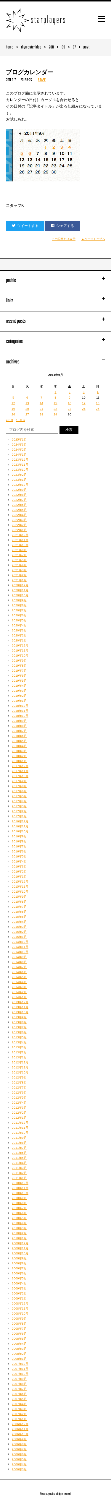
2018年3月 (19, 751)
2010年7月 (19, 1208)
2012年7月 (19, 1087)
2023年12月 (20, 459)
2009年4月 (19, 1283)
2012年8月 (19, 1082)
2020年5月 (19, 620)
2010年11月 (20, 1188)
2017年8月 (19, 786)
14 (41, 403)
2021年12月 (20, 535)
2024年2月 (19, 449)
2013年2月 (19, 1052)
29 (55, 414)
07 (74, 47)
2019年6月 (19, 675)
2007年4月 (19, 1404)
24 (84, 408)
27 (27, 414)
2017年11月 (20, 771)
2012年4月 (19, 1102)
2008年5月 (19, 1338)
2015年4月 (19, 921)
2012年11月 (20, 1067)
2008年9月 (19, 1318)
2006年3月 (19, 1469)
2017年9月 (19, 781)
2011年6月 (19, 1152)
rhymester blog (31, 47)
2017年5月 (19, 796)
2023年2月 (19, 474)
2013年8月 (19, 1022)
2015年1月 (19, 936)
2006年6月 (19, 1454)
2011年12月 (20, 1122)
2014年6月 (19, 972)
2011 (51, 47)
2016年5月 (19, 856)
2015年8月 (19, 901)
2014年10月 (20, 952)
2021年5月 (19, 560)
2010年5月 (19, 1218)
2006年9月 (19, 1439)
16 (69, 403)
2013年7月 (19, 1027)
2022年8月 (19, 494)
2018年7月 (19, 730)
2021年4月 (19, 565)
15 (55, 403)
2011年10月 (20, 1132)
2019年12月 (20, 645)
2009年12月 (20, 1243)
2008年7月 (19, 1328)
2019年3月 (19, 690)
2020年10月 (20, 595)
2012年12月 (20, 1062)
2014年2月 (19, 992)
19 (13, 408)
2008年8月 (19, 1323)
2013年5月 (19, 1037)
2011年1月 (19, 1178)
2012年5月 (19, 1097)
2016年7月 (19, 846)
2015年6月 (19, 911)
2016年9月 (19, 836)
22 (55, 408)
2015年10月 (20, 891)
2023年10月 (20, 469)
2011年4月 (19, 1162)
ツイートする (27, 226)
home (9, 47)
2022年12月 (20, 484)
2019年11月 (20, 650)
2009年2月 (19, 1293)
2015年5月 (19, 916)
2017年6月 (19, 791)
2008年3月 (19, 1348)
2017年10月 (20, 776)
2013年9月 (19, 1017)
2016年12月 (20, 821)
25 (97, 408)
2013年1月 (19, 1057)
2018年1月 (19, 761)
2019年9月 (19, 660)
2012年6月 (19, 1092)
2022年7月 (19, 499)
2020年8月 (19, 605)
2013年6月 (19, 1032)
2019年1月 (19, 700)
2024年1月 (19, 454)
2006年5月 (19, 1459)
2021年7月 (19, 555)
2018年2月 (19, 756)
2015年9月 (19, 896)
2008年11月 (20, 1308)
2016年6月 (19, 851)
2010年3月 (19, 1228)
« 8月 (9, 420)
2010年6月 (19, 1213)
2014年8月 (19, 962)
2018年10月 (20, 715)
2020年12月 (20, 585)
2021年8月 (19, 550)
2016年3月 (19, 866)
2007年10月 (20, 1373)
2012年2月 (19, 1112)
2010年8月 (19, 1203)
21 (41, 408)
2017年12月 (20, 766)
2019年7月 (19, 670)
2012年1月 (19, 1117)
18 (97, 403)
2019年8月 (19, 665)
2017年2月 (19, 811)
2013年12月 (20, 1002)
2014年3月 (19, 987)
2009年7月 (19, 1268)
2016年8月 (19, 841)
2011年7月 (19, 1147)
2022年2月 (19, 525)
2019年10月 (20, 655)
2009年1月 (19, 1298)
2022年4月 (19, 514)
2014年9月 (19, 957)
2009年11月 (20, 1248)
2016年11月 (20, 826)
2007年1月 (19, 1419)
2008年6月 (19, 1333)
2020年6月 (19, 615)
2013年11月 (20, 1007)
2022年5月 (19, 509)
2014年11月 (20, 946)
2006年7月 (19, 1449)
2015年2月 (19, 931)
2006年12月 (20, 1424)
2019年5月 (19, 680)
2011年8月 (19, 1142)
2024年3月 (19, 444)
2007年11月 (20, 1368)
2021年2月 (19, 575)
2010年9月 (19, 1198)
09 (63, 47)
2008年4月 (19, 1343)
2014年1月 (19, 997)
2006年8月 (19, 1444)
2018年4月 (19, 746)
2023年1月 (19, 479)
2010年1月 (19, 1238)
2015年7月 (19, 906)
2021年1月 (19, 580)
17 (84, 403)
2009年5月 (19, 1278)
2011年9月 (19, 1137)
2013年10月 (20, 1012)
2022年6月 (19, 504)
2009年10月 (20, 1253)
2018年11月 (20, 710)
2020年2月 (19, 635)
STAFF (42, 80)
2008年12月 (20, 1303)
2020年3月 (19, 630)
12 (13, 403)
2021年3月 (19, 570)
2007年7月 (19, 1389)
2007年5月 (19, 1399)
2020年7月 (19, 610)
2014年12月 (20, 941)
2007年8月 (19, 1383)
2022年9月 (19, 489)
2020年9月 (19, 600)
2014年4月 (19, 982)
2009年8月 (19, 1263)
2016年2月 (19, 871)
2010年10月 (20, 1193)
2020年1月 (19, 640)
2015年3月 (19, 926)
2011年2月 (19, 1173)
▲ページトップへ (93, 239)
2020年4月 (19, 625)
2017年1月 (19, 816)
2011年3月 (19, 1167)
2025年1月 (19, 439)
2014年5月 (19, 977)
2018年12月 (20, 705)
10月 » (20, 420)
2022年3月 (19, 520)
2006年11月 (20, 1429)
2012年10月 (20, 1072)
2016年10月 (20, 831)
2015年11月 (20, 886)
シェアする (65, 226)
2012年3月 (19, 1107)
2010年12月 (20, 1183)
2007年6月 (19, 1394)
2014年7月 (19, 967)
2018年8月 (19, 725)
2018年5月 (19, 741)
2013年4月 (19, 1042)
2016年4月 (19, 861)
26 (13, 414)
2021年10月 (20, 545)
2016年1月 (19, 876)
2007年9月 (19, 1378)
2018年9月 (19, 720)
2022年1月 (19, 530)
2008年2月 (19, 1353)
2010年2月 (19, 1233)
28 (41, 414)
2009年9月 (19, 1258)
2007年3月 (19, 1409)
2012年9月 (19, 1077)
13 (27, 403)
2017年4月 (19, 801)
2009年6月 (19, 1273)
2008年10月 (20, 1313)
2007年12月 (20, 1363)
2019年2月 (19, 695)
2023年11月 (20, 464)
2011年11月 (20, 1127)
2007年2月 (19, 1414)
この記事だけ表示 (63, 239)
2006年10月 (20, 1434)
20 (27, 408)
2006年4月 (19, 1464)
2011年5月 (19, 1157)
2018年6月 (19, 736)
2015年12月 (20, 881)
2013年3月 (19, 1047)
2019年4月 (19, 685)
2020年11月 (20, 590)
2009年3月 (19, 1288)
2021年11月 (20, 540)
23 (69, 408)
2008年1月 (19, 1358)
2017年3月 (19, 806)
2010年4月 (19, 1223)
